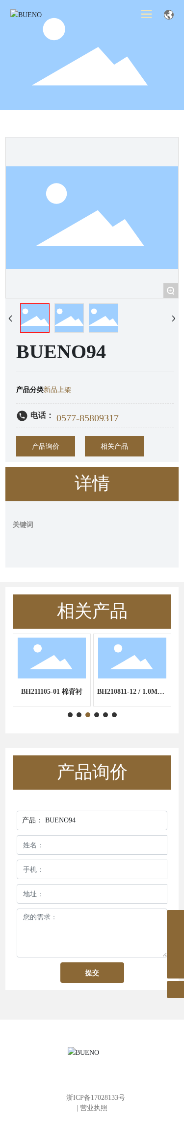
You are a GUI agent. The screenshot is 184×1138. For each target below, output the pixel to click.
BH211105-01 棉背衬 (51, 691)
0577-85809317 (87, 417)
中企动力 (91, 1119)
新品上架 (57, 389)
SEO (133, 1119)
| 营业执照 (92, 1108)
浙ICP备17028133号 (95, 1097)
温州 (118, 1119)
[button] (70, 714)
